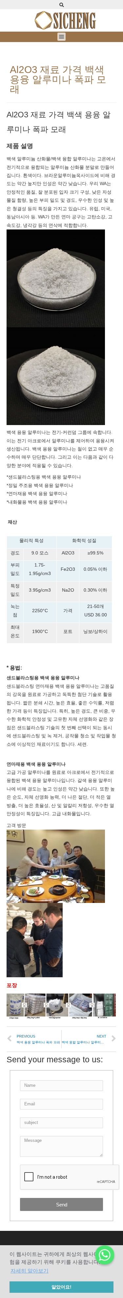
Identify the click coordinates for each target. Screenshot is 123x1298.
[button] (61, 37)
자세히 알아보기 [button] (29, 1271)
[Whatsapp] (104, 1255)
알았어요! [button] (61, 1287)
